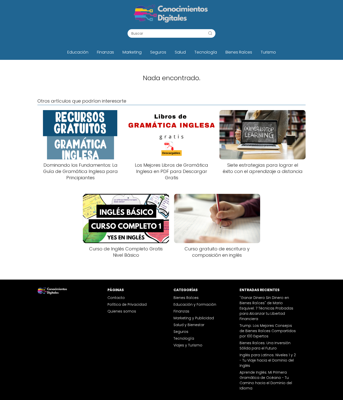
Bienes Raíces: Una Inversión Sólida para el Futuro (265, 345)
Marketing (132, 52)
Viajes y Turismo (188, 345)
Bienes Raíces (238, 52)
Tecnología (205, 52)
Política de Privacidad (127, 304)
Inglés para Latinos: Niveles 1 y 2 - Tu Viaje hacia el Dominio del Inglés (268, 360)
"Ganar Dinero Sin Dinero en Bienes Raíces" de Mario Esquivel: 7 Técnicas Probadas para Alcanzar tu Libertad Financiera (266, 308)
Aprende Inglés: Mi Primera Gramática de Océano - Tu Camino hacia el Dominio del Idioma (266, 380)
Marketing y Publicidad (194, 318)
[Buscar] (210, 33)
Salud (180, 52)
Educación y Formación (195, 304)
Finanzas (105, 52)
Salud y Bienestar (189, 324)
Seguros (158, 52)
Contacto (116, 297)
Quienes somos (121, 311)
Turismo (268, 52)
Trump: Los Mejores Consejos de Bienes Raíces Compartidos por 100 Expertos (268, 331)
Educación (77, 52)
